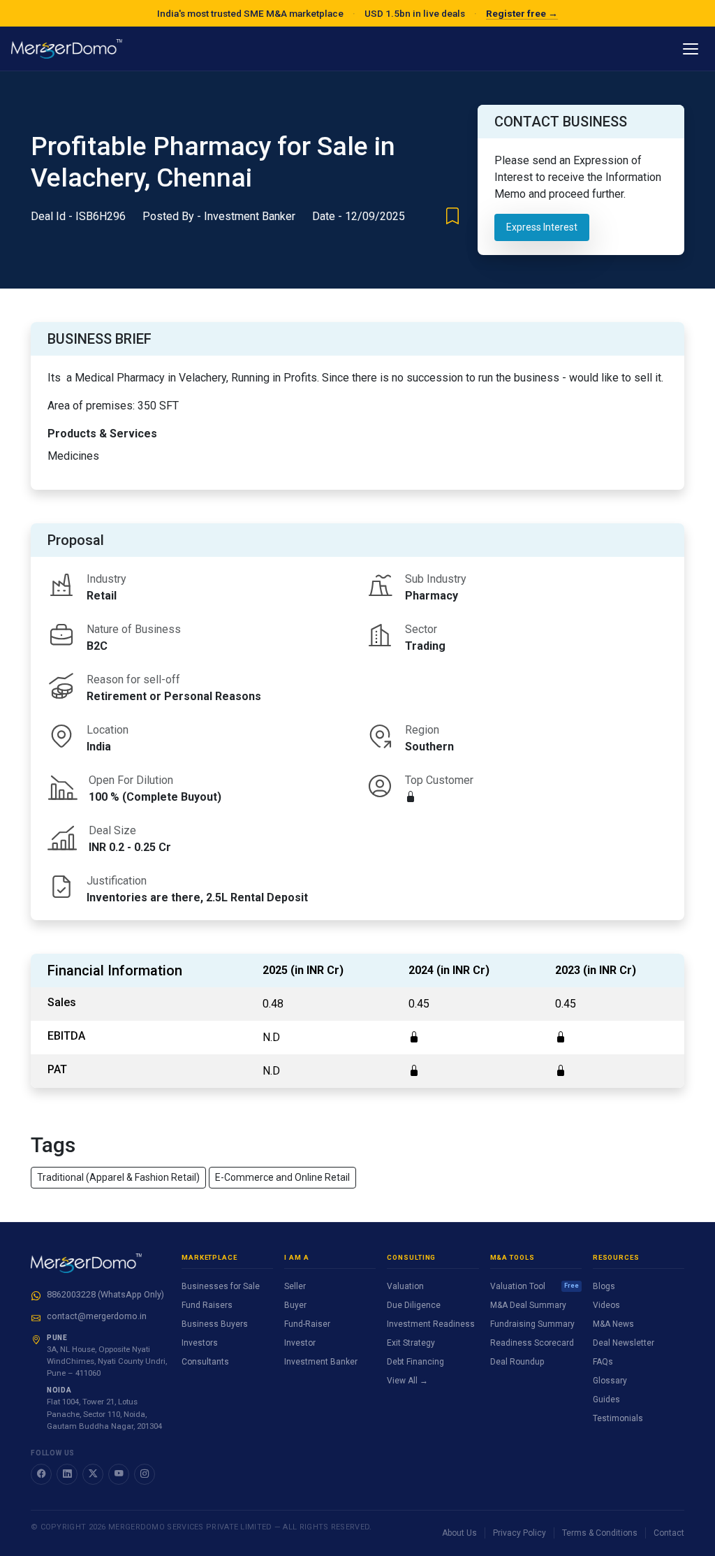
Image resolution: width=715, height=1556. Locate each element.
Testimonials (618, 1418)
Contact (669, 1533)
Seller (295, 1286)
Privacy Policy (519, 1533)
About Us (459, 1533)
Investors (200, 1343)
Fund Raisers (207, 1305)
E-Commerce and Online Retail (282, 1177)
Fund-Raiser (307, 1324)
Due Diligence (414, 1305)
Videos (606, 1305)
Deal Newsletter (623, 1343)
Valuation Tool (534, 1286)
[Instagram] (144, 1474)
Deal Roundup (517, 1362)
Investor (300, 1343)
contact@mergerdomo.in (97, 1316)
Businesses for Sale (221, 1286)
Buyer (295, 1305)
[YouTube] (118, 1474)
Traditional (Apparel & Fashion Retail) (118, 1177)
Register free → (522, 13)
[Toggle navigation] (690, 49)
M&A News (613, 1324)
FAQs (603, 1362)
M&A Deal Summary (528, 1305)
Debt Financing (415, 1362)
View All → (407, 1381)
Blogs (604, 1286)
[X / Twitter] (92, 1474)
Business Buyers (215, 1324)
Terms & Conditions (599, 1533)
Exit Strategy (411, 1343)
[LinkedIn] (67, 1474)
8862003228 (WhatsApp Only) (105, 1294)
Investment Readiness (431, 1324)
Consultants (205, 1362)
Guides (606, 1399)
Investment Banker (321, 1362)
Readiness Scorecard (532, 1343)
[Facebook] (41, 1474)
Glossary (610, 1381)
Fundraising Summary (532, 1324)
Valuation (405, 1286)
